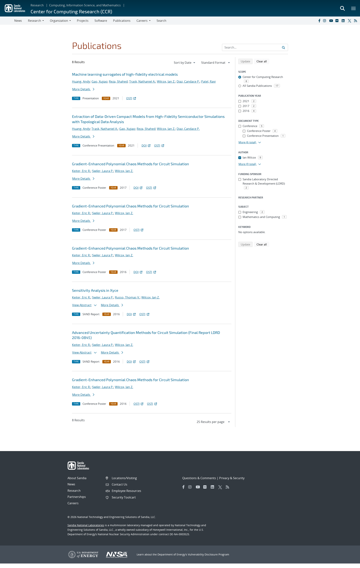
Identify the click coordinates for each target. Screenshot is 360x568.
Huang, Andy (81, 81)
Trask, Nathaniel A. (142, 81)
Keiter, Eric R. (81, 171)
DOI (144, 145)
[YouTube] (331, 20)
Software (100, 21)
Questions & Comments (199, 478)
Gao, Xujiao (99, 81)
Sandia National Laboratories (86, 525)
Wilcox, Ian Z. (166, 81)
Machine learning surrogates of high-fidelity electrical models (125, 74)
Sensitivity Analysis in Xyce (95, 290)
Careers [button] (142, 21)
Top (349, 564)
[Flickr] (337, 20)
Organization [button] (59, 21)
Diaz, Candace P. (188, 81)
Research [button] (34, 21)
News (18, 21)
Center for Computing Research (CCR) (71, 11)
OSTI (129, 98)
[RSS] (356, 20)
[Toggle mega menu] (354, 8)
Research (37, 5)
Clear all (262, 61)
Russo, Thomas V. (127, 297)
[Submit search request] (283, 47)
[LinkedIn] (344, 20)
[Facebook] (319, 20)
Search (161, 21)
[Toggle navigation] (7, 20)
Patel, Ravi (208, 81)
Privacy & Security (231, 478)
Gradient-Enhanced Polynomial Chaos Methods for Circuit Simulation (130, 164)
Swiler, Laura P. (102, 171)
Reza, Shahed (118, 81)
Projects (82, 21)
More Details (81, 89)
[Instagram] (325, 20)
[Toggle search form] (342, 8)
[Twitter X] (350, 20)
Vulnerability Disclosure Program (208, 554)
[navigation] (185, 62)
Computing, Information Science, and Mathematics (85, 5)
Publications (121, 21)
